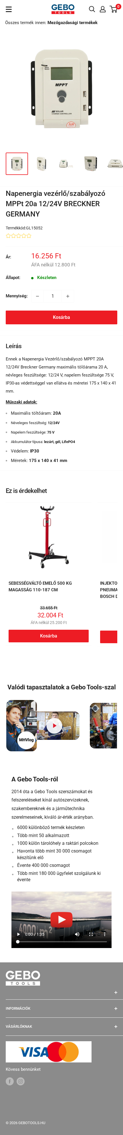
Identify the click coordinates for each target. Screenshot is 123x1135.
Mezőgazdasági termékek (72, 22)
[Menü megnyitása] (9, 9)
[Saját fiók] (103, 9)
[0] (113, 9)
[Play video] (54, 725)
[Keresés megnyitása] (92, 9)
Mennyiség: (17, 296)
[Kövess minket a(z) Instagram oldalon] (21, 1081)
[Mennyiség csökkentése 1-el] (37, 296)
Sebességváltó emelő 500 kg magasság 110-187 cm (40, 586)
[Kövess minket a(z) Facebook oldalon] (10, 1081)
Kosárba (61, 317)
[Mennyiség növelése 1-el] (68, 296)
